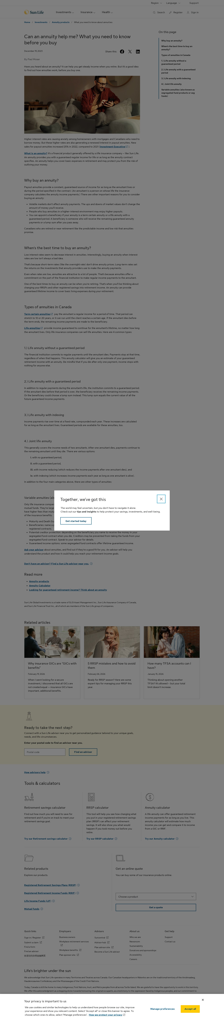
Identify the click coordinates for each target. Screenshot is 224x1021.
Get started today (76, 521)
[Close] (161, 499)
